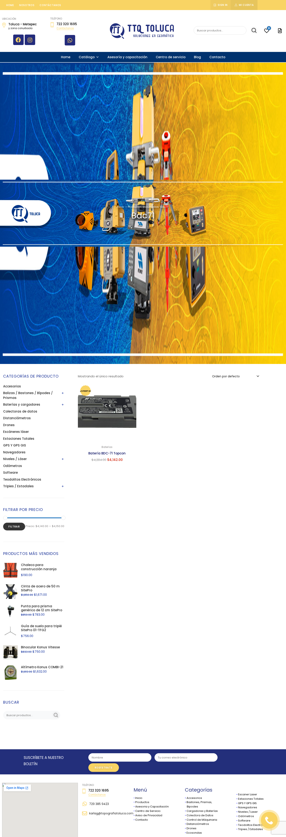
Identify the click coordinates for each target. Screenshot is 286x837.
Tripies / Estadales (18, 486)
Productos (142, 802)
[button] (130, 389)
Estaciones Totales (18, 438)
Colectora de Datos (200, 815)
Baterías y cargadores (21, 404)
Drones (9, 425)
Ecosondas (194, 833)
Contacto (217, 57)
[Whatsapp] (70, 40)
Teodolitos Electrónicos (22, 479)
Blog (197, 57)
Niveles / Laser (248, 812)
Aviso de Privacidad (148, 815)
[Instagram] (30, 40)
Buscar (252, 30)
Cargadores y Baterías (202, 811)
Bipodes (191, 807)
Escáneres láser (16, 431)
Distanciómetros (17, 418)
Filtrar (14, 526)
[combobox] (235, 376)
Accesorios (12, 386)
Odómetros (12, 466)
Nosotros (27, 5)
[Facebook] (18, 40)
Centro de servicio (171, 57)
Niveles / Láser (15, 459)
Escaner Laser (247, 794)
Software (10, 472)
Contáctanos (50, 5)
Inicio (120, 207)
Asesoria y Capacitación (152, 807)
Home (10, 5)
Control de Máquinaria (202, 820)
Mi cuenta (246, 5)
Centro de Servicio (148, 811)
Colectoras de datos (20, 411)
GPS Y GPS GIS (14, 445)
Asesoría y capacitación (127, 57)
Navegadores (14, 452)
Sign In (223, 5)
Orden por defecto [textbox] (226, 376)
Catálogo (87, 57)
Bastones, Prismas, (199, 802)
